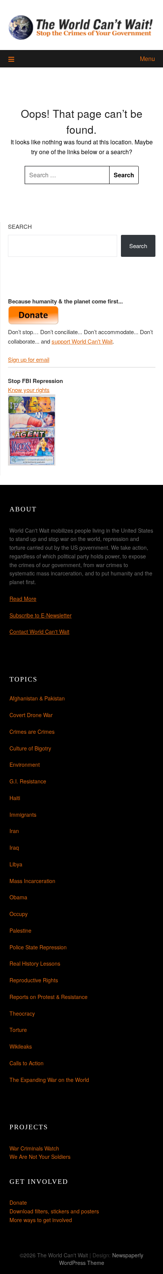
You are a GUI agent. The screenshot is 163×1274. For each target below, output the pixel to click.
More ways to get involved (40, 1220)
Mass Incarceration (32, 881)
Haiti (14, 798)
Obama (18, 897)
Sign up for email (28, 359)
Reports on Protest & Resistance (48, 996)
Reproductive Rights (33, 980)
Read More (22, 598)
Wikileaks (20, 1046)
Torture (18, 1029)
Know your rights (29, 390)
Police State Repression (38, 947)
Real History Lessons (34, 963)
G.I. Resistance (27, 781)
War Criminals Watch (34, 1148)
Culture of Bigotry (30, 748)
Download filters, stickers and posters (54, 1211)
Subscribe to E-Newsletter (40, 615)
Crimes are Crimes (32, 731)
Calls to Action (26, 1063)
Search (20, 226)
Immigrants (22, 814)
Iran (14, 831)
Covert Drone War (31, 715)
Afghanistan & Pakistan (37, 698)
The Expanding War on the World (49, 1079)
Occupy (18, 914)
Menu (147, 58)
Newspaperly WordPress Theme (101, 1258)
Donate (18, 1202)
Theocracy (22, 1013)
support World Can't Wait (82, 341)
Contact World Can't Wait (39, 631)
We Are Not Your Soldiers (40, 1156)
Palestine (20, 930)
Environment (24, 764)
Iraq (14, 847)
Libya (15, 864)
